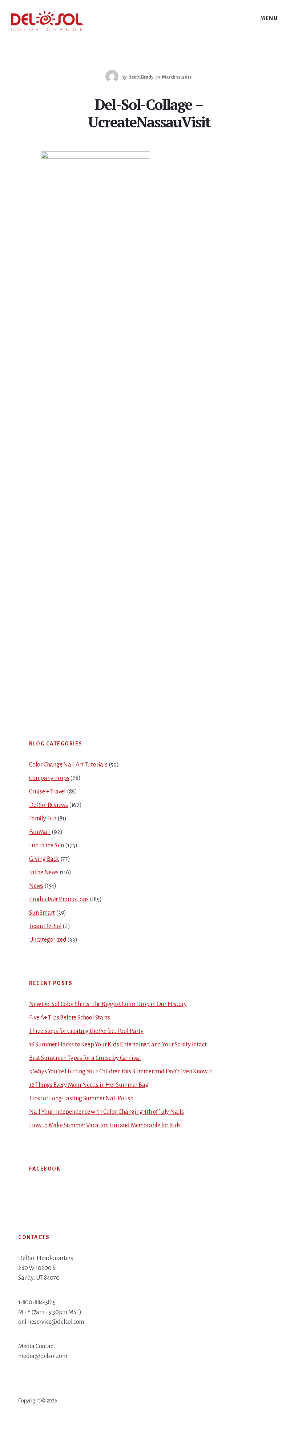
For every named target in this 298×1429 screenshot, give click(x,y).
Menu (269, 18)
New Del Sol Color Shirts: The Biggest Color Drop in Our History (107, 1004)
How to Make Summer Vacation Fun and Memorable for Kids (105, 1125)
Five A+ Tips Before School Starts (69, 1017)
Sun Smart (42, 913)
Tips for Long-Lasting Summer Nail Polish (81, 1098)
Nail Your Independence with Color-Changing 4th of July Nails (106, 1112)
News (36, 886)
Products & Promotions (59, 899)
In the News (44, 872)
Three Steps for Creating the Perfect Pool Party (86, 1031)
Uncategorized (47, 940)
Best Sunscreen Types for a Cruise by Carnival (85, 1058)
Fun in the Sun (46, 845)
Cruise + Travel (47, 791)
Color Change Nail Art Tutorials (68, 764)
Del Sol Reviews (48, 805)
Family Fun (42, 818)
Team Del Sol (45, 926)
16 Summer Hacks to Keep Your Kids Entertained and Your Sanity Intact (117, 1044)
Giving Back (44, 859)
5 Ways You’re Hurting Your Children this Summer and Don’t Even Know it (120, 1071)
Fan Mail (40, 832)
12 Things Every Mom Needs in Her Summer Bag (88, 1085)
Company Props (49, 778)
